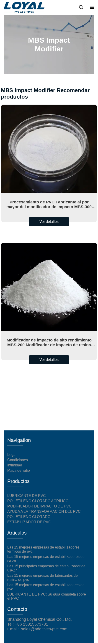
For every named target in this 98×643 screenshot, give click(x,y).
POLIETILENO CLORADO (28, 517)
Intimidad (14, 465)
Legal (11, 455)
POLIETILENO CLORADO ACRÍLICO (37, 501)
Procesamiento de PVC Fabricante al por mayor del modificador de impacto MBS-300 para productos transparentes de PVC (49, 204)
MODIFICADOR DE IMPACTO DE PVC (39, 506)
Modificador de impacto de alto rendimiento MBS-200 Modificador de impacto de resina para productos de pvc (49, 342)
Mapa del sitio (18, 470)
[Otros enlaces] (92, 7)
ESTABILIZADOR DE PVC (29, 522)
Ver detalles (49, 222)
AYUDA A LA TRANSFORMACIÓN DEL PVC (44, 511)
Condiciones (17, 460)
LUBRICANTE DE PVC (26, 496)
